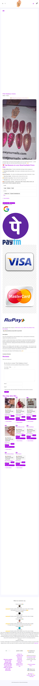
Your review (6, 368)
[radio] (5, 188)
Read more (36, 643)
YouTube (33, 675)
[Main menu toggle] (3, 3)
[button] (5, 3)
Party (33, 327)
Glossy (27, 327)
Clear (4, 195)
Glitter (25, 327)
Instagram (31, 673)
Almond (19, 327)
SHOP (16, 327)
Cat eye (22, 327)
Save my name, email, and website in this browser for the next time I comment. (19, 389)
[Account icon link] (33, 3)
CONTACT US (19, 654)
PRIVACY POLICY (19, 663)
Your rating (6, 367)
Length (5, 185)
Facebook (28, 675)
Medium (30, 327)
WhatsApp (31, 676)
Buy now (18, 438)
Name (5, 383)
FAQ (19, 666)
